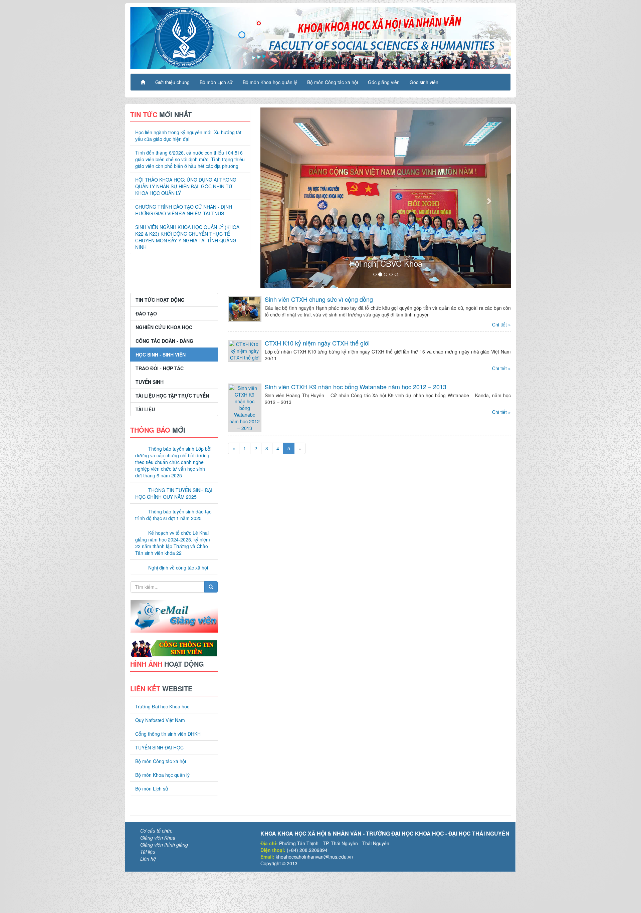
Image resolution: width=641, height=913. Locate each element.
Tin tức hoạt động (160, 299)
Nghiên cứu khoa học (164, 327)
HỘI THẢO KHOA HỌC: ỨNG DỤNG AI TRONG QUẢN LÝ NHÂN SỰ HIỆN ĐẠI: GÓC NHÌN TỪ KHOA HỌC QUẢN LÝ (185, 186)
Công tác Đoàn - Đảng (164, 340)
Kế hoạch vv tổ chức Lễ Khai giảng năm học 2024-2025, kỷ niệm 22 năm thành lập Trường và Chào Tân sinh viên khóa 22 (172, 542)
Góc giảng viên (384, 82)
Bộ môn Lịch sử (216, 82)
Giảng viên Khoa (157, 837)
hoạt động (167, 664)
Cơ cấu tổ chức (156, 830)
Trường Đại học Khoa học (162, 706)
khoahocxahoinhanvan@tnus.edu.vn (314, 856)
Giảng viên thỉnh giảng (164, 844)
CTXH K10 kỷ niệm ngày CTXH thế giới (317, 342)
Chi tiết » (501, 324)
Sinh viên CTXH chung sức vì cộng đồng (319, 299)
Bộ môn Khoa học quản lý (270, 82)
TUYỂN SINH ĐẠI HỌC (159, 747)
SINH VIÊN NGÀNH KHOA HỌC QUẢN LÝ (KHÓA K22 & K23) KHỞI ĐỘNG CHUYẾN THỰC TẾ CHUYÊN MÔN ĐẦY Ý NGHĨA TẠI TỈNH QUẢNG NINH (187, 237)
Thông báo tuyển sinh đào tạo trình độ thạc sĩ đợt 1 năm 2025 (173, 514)
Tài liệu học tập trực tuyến (172, 395)
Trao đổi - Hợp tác (160, 368)
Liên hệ (148, 858)
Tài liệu (145, 409)
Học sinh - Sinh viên (161, 354)
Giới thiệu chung (172, 82)
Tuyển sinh (150, 382)
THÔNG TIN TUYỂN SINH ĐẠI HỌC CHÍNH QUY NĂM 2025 (173, 493)
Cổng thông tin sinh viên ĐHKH (168, 733)
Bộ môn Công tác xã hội (332, 82)
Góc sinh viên (424, 82)
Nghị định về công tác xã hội (178, 567)
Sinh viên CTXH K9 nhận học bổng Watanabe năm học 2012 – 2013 (355, 386)
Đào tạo (146, 313)
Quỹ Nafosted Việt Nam (160, 720)
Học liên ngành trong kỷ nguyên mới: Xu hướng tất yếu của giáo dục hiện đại (188, 135)
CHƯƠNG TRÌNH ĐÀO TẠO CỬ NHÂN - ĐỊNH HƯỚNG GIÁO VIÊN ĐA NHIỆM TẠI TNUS (183, 210)
